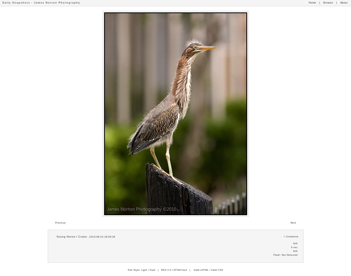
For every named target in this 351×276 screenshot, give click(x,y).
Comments (292, 236)
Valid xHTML (201, 270)
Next (293, 222)
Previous (60, 222)
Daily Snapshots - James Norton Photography (41, 2)
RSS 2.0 (166, 270)
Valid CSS (217, 270)
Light (144, 270)
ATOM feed (180, 270)
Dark (152, 270)
